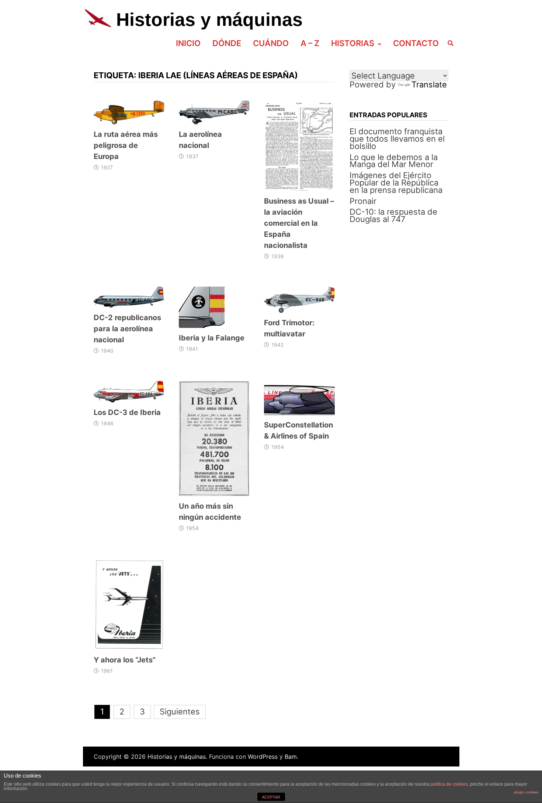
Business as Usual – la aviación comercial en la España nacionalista (299, 223)
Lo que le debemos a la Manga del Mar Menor (394, 160)
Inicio (188, 43)
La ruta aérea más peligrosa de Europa (126, 145)
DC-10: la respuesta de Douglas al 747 (393, 215)
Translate (429, 84)
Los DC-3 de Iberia (127, 412)
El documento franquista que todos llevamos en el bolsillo (397, 139)
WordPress (263, 756)
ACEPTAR (271, 797)
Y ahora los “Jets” (125, 659)
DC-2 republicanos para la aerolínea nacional (127, 328)
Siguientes (180, 711)
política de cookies (449, 784)
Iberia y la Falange (211, 337)
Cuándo (271, 43)
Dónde (226, 43)
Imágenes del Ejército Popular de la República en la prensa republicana (396, 182)
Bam (291, 756)
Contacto (416, 43)
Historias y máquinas (209, 19)
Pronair (363, 201)
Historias (352, 43)
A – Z (309, 43)
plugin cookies (526, 792)
